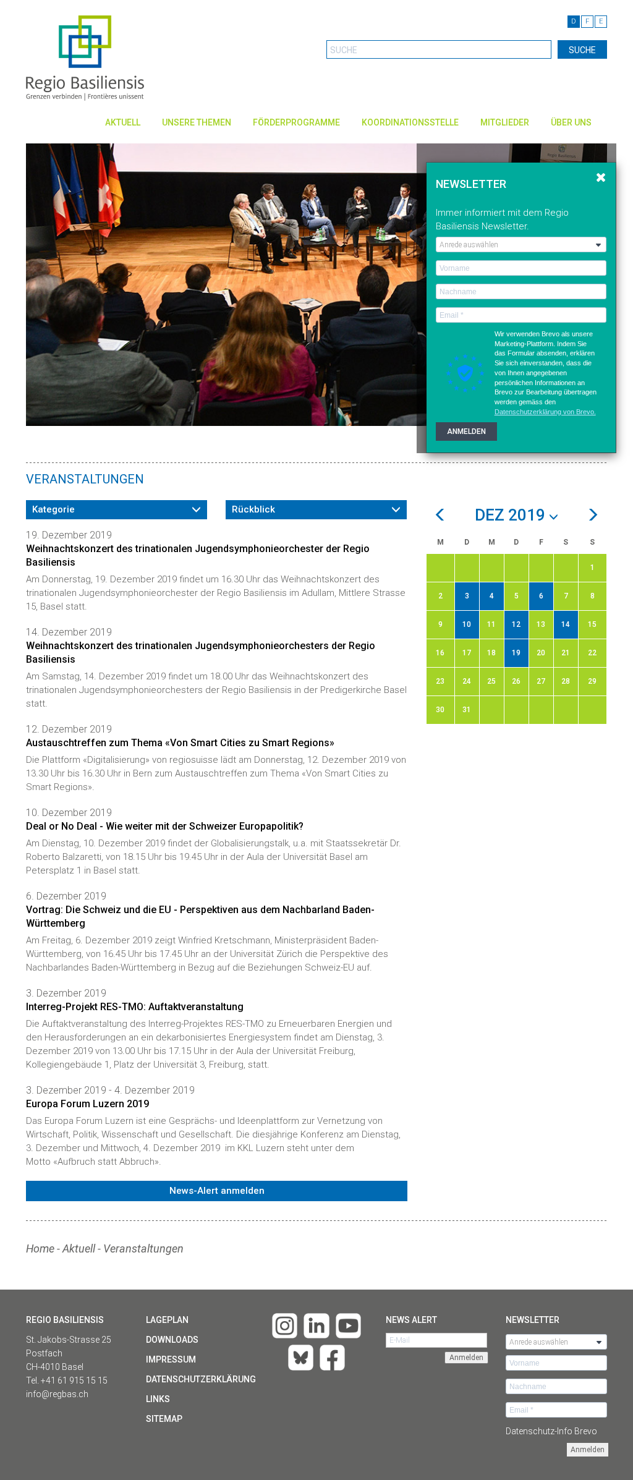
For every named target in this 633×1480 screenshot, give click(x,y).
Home (40, 1248)
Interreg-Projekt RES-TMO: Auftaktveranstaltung (135, 1007)
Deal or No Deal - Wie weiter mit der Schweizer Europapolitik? (165, 826)
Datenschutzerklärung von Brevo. (545, 411)
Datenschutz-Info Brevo (551, 1431)
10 (466, 624)
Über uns (571, 122)
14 (565, 624)
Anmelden (588, 1449)
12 (516, 624)
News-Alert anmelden (217, 1190)
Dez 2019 (512, 515)
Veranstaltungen (143, 1248)
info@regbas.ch (57, 1394)
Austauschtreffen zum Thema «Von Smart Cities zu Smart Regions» (180, 743)
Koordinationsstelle (410, 122)
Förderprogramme (296, 122)
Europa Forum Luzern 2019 (87, 1104)
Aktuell (122, 122)
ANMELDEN (466, 431)
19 (516, 653)
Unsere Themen (196, 122)
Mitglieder (504, 122)
